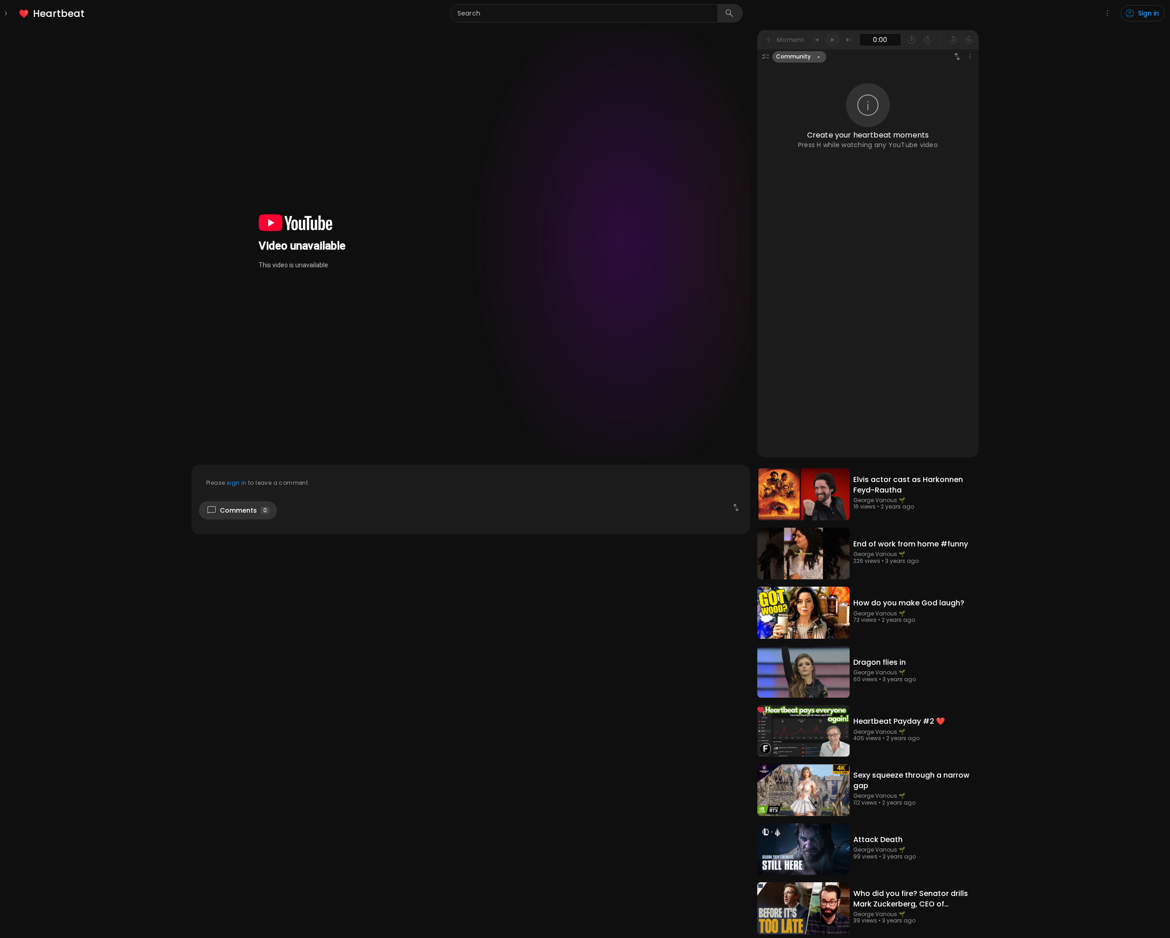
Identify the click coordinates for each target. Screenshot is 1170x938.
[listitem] (52, 13)
